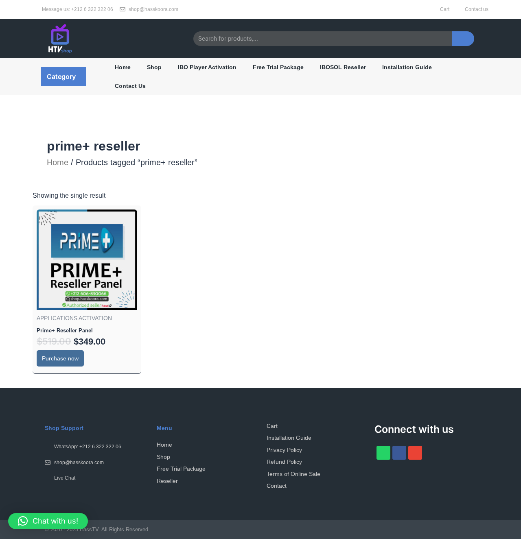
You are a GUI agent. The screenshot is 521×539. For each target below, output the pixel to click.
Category (61, 76)
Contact (277, 485)
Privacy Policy (284, 450)
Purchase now (60, 358)
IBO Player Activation (207, 67)
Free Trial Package (278, 67)
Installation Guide (407, 67)
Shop (154, 67)
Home (123, 67)
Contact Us (130, 86)
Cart (272, 426)
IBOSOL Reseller (343, 67)
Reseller (167, 481)
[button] (63, 76)
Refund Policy (284, 461)
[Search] (463, 38)
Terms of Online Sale (293, 474)
